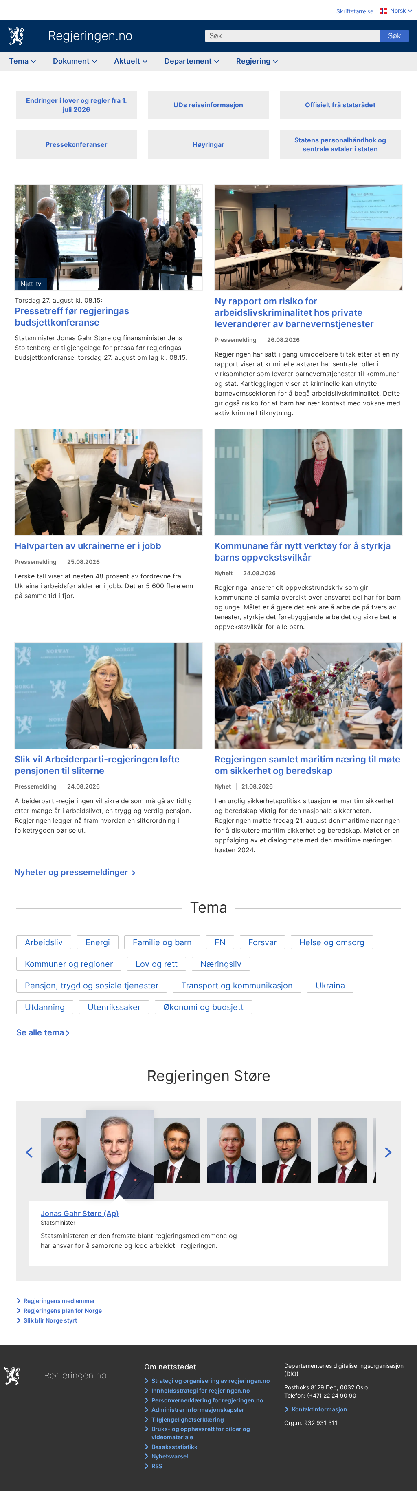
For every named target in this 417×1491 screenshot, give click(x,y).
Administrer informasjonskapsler (197, 1409)
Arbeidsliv (44, 942)
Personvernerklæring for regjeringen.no (207, 1400)
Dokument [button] (72, 61)
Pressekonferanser (77, 144)
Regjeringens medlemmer (59, 1300)
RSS (156, 1465)
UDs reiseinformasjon (208, 105)
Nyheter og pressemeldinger (72, 872)
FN (220, 942)
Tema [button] (19, 61)
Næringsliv (220, 964)
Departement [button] (189, 61)
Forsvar (262, 942)
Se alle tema (40, 1032)
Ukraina (330, 985)
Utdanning (45, 1007)
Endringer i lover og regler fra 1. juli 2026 (76, 104)
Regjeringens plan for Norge (63, 1310)
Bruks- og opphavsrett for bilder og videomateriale (200, 1432)
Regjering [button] (254, 61)
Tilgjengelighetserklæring (187, 1419)
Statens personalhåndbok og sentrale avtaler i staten (340, 144)
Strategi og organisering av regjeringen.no (210, 1380)
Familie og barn (162, 942)
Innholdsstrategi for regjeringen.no (200, 1390)
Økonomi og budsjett (203, 1007)
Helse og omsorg (331, 942)
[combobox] (292, 36)
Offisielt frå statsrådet (340, 105)
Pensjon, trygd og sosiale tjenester (91, 985)
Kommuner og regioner (69, 964)
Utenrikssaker (114, 1007)
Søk (394, 35)
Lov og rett (157, 964)
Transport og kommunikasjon (237, 985)
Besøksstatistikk (174, 1446)
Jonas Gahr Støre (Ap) (80, 1213)
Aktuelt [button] (128, 61)
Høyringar (208, 144)
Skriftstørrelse (354, 11)
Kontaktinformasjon (319, 1409)
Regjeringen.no (90, 35)
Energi (98, 942)
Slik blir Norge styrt (50, 1320)
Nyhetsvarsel (169, 1456)
